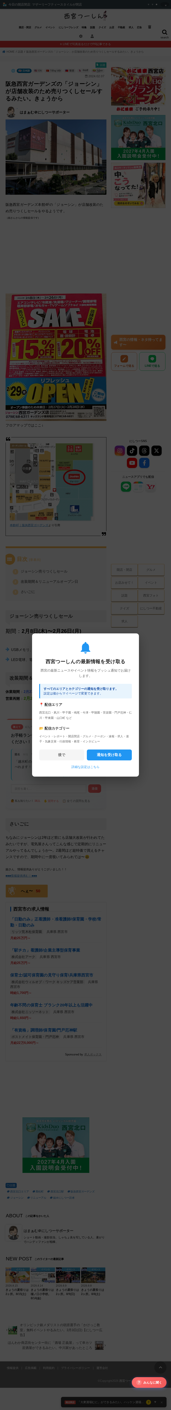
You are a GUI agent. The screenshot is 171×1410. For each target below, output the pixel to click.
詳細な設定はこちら (85, 767)
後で (61, 755)
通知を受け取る (109, 755)
